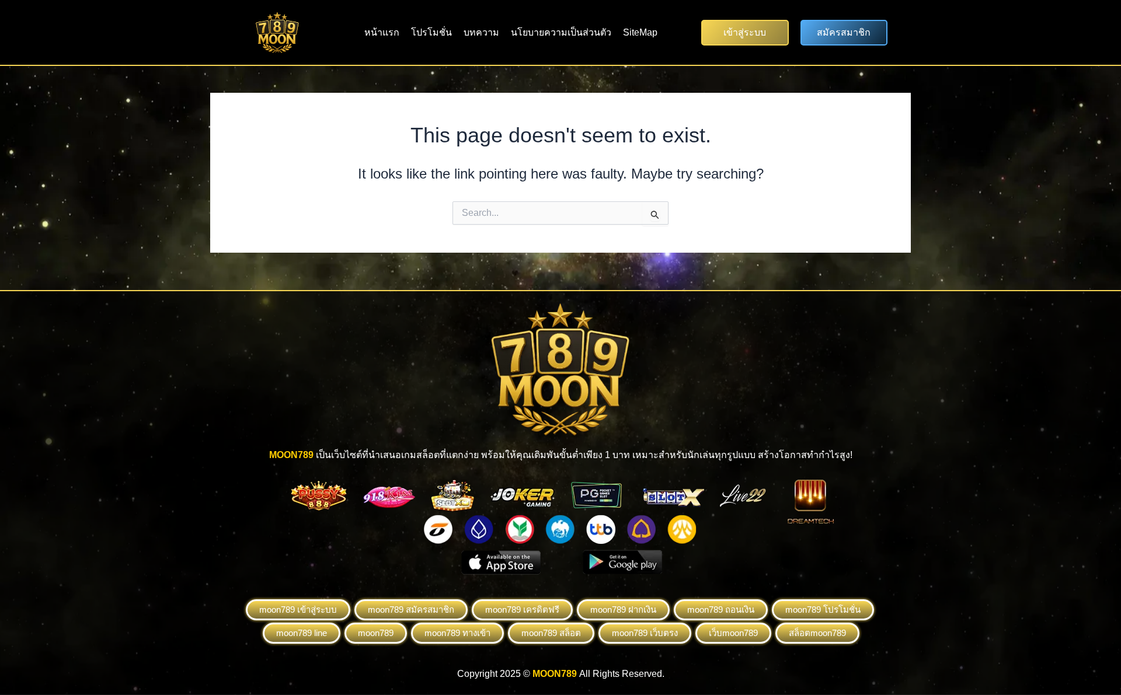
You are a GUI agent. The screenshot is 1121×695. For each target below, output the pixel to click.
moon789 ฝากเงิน (623, 609)
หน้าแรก (381, 32)
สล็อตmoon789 (817, 633)
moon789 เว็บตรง (645, 633)
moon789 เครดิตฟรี (522, 609)
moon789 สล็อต (551, 633)
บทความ (481, 32)
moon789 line (301, 633)
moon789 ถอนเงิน (720, 609)
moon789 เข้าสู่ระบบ (298, 609)
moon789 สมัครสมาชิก (411, 609)
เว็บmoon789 (733, 633)
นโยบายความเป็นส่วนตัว (561, 32)
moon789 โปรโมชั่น (823, 609)
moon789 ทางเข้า (457, 633)
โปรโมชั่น (431, 32)
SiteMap (640, 32)
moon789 (376, 633)
